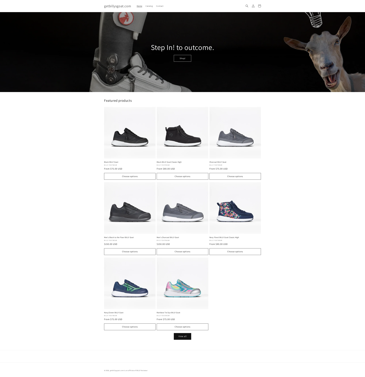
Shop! (182, 58)
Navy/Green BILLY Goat (113, 313)
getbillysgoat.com (117, 370)
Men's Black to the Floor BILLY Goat (119, 237)
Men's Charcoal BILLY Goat (168, 237)
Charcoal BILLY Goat (217, 162)
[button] (247, 6)
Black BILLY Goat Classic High (169, 162)
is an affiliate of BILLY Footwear (136, 370)
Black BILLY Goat (111, 162)
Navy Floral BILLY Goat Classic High (224, 237)
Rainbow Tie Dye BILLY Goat (168, 313)
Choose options (130, 176)
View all (183, 336)
